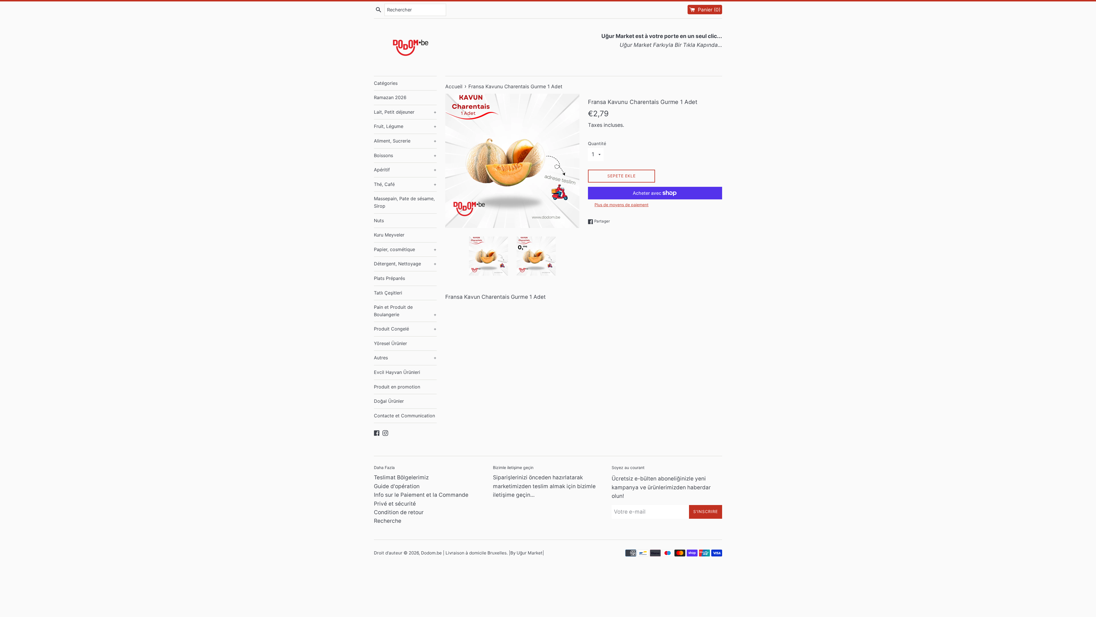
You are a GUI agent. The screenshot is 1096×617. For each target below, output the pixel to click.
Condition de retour (399, 512)
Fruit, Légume (405, 126)
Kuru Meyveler (389, 235)
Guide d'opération (397, 486)
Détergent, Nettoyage (405, 264)
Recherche (387, 521)
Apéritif (405, 170)
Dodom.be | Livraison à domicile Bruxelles (464, 553)
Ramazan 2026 (390, 97)
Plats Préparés (389, 278)
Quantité (597, 143)
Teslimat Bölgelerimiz (401, 477)
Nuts (379, 220)
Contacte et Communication (404, 415)
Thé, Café (405, 184)
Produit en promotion (397, 387)
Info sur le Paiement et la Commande (421, 495)
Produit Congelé (405, 329)
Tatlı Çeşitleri (388, 293)
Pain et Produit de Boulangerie (405, 310)
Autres (405, 357)
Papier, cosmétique (405, 249)
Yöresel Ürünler (390, 343)
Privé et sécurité (395, 503)
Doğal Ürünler (389, 401)
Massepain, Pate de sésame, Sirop (404, 202)
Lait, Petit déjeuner (405, 112)
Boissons (405, 155)
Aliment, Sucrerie (405, 141)
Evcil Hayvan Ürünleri (397, 372)
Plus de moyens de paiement (621, 204)
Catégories (386, 83)
